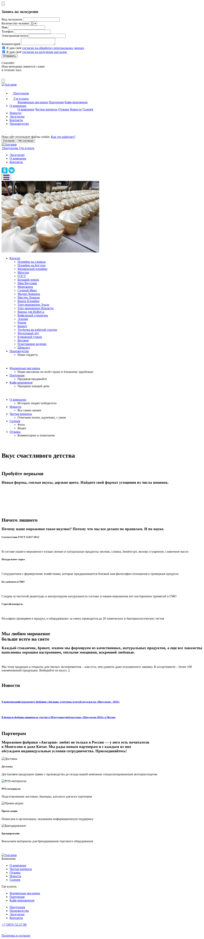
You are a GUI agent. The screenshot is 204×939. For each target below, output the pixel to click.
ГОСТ (22, 276)
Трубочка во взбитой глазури (37, 329)
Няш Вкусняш (27, 283)
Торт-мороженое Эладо (33, 304)
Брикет (22, 326)
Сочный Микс (27, 290)
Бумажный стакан (30, 336)
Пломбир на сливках (32, 261)
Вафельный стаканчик (33, 315)
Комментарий (11, 44)
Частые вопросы (46, 109)
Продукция (17, 907)
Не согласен (26, 140)
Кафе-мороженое (76, 102)
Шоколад (24, 347)
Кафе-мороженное (22, 900)
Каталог (15, 258)
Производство (19, 123)
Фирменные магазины (33, 102)
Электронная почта (15, 35)
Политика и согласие (16, 935)
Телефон (7, 31)
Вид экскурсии (12, 19)
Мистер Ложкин (29, 297)
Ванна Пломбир (28, 301)
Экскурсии (17, 116)
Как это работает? (63, 136)
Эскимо (23, 319)
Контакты (16, 120)
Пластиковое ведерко (32, 344)
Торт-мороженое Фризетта (36, 308)
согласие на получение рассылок (44, 52)
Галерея (87, 109)
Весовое (23, 340)
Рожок (22, 322)
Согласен (9, 140)
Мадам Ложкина (29, 294)
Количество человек (15, 23)
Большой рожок (28, 279)
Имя (4, 27)
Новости (76, 109)
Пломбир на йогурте (32, 265)
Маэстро (23, 272)
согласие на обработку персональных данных (53, 48)
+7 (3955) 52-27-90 (14, 924)
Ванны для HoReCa (31, 311)
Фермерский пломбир (32, 269)
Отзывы (63, 109)
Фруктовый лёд (28, 333)
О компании (18, 105)
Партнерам (56, 102)
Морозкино (25, 286)
